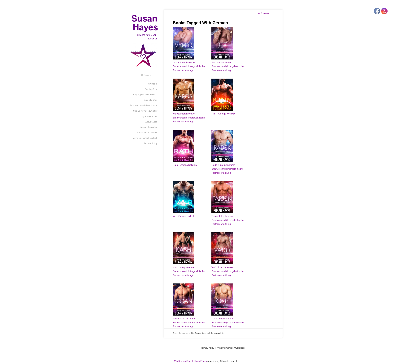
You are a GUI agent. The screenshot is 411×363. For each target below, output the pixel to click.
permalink (218, 333)
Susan (198, 333)
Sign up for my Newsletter (145, 110)
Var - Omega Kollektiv (184, 216)
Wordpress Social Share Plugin (190, 361)
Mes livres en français (147, 132)
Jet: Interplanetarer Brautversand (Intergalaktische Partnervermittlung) (227, 66)
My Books (152, 83)
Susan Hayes (144, 22)
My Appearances (149, 116)
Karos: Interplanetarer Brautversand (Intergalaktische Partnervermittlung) (189, 117)
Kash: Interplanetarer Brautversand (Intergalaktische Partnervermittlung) (189, 271)
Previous (263, 13)
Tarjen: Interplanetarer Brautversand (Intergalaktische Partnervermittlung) (227, 219)
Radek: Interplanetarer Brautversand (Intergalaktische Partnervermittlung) (227, 168)
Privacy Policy (150, 143)
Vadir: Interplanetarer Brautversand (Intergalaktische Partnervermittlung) (227, 271)
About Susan (151, 121)
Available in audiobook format (143, 105)
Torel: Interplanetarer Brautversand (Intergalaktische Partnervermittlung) (227, 322)
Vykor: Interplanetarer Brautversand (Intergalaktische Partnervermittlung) (189, 66)
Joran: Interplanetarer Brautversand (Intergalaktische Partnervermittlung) (189, 322)
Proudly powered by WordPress (231, 347)
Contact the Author (148, 126)
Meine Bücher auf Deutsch (145, 137)
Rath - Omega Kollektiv (185, 164)
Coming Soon (151, 89)
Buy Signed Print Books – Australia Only (145, 97)
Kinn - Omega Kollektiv (223, 113)
